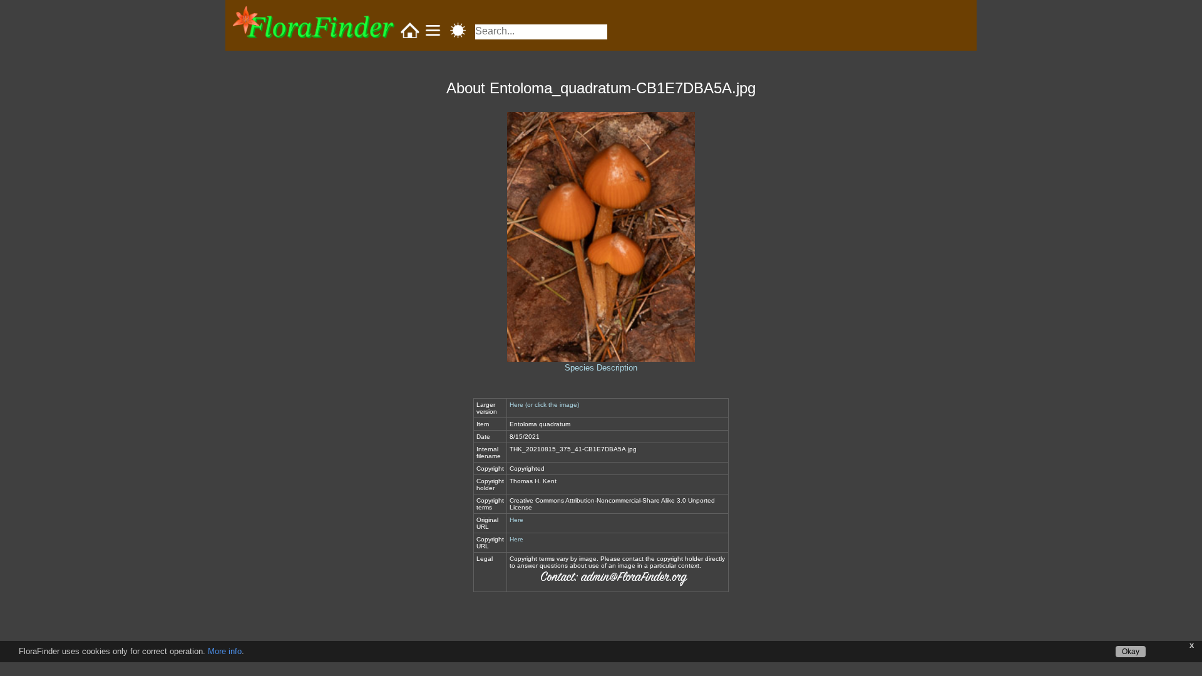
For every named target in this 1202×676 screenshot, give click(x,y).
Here (516, 519)
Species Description (601, 367)
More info (225, 651)
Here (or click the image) (544, 404)
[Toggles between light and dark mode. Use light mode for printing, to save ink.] (458, 31)
